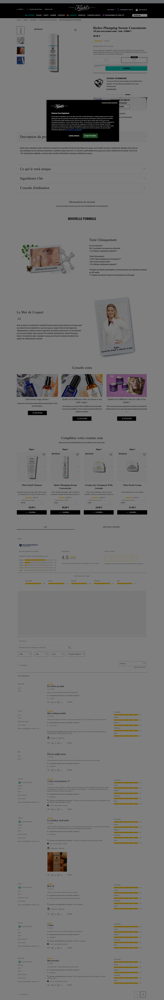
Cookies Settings (74, 135)
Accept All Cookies (90, 136)
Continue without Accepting (109, 102)
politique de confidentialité (74, 129)
